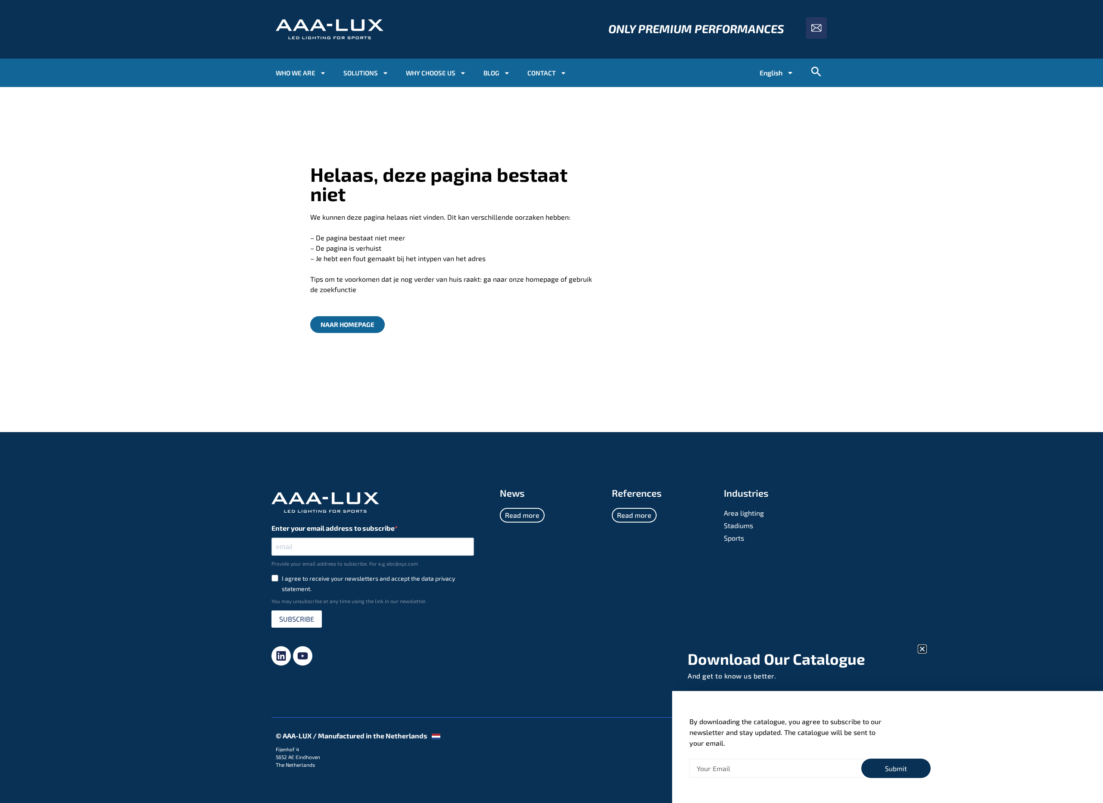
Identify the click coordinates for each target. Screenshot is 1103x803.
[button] (922, 649)
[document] (551, 401)
